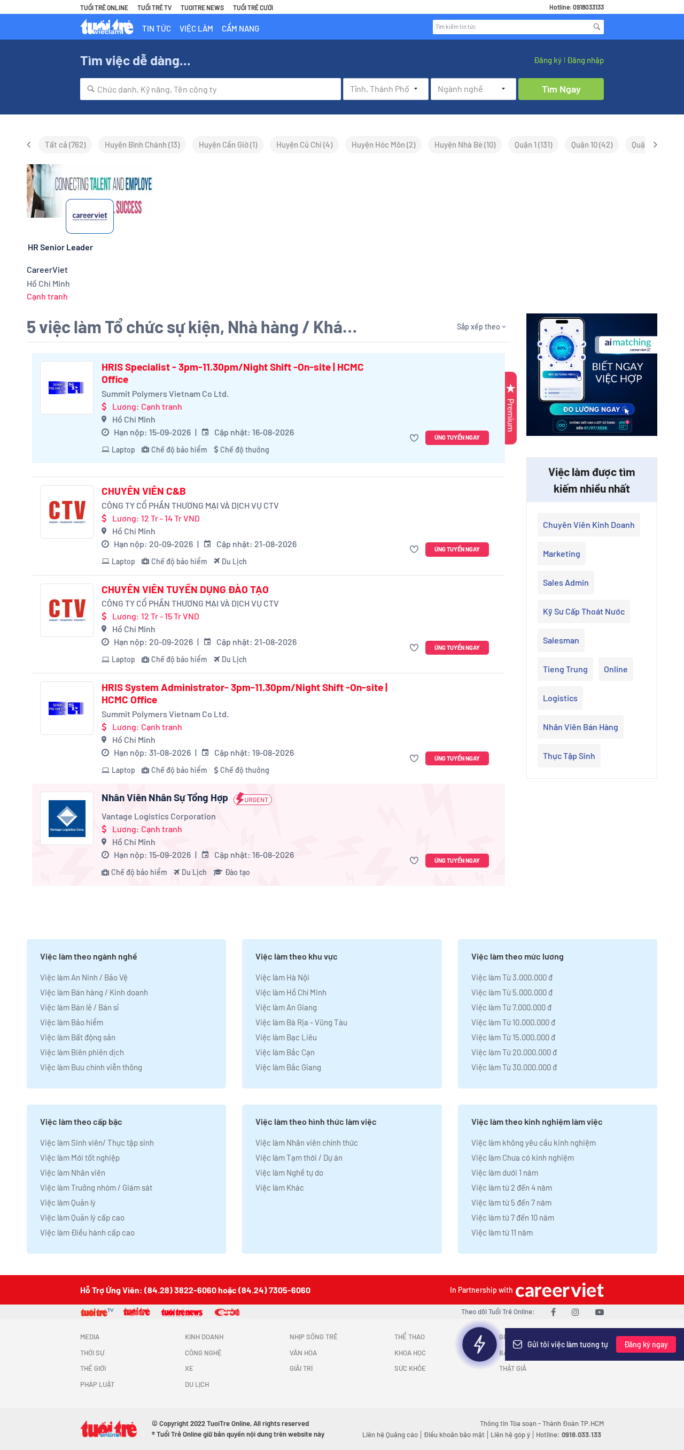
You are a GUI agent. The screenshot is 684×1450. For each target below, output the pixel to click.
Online (616, 669)
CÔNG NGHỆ (203, 1352)
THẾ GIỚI (93, 1368)
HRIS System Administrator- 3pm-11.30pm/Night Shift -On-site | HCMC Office (244, 693)
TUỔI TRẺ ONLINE (104, 7)
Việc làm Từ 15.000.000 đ (513, 1037)
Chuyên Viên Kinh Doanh (589, 524)
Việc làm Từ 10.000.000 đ (513, 1022)
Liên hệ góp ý (510, 1434)
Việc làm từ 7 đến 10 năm (512, 1217)
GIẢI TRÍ (301, 1368)
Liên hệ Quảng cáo (390, 1434)
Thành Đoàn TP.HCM (573, 1423)
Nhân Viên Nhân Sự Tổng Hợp (165, 797)
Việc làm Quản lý (68, 1202)
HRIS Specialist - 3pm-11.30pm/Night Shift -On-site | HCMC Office (233, 373)
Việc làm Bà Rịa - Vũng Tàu (301, 1022)
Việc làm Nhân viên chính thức (306, 1142)
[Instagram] (575, 1312)
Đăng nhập (585, 60)
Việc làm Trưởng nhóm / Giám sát (96, 1187)
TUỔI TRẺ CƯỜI (253, 7)
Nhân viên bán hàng (580, 727)
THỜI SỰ (92, 1352)
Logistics (560, 698)
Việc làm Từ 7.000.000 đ (511, 1007)
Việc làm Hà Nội (282, 977)
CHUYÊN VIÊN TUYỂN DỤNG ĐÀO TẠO (185, 589)
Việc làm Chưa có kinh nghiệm (522, 1157)
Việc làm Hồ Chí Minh (291, 992)
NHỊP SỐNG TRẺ (314, 1336)
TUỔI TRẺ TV (154, 7)
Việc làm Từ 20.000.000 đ (514, 1052)
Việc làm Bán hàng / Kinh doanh (94, 992)
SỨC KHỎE (410, 1368)
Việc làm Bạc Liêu (286, 1037)
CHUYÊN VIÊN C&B (144, 491)
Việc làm (196, 28)
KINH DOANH (204, 1336)
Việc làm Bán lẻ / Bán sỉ (79, 1007)
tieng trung (565, 669)
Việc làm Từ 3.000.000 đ (512, 977)
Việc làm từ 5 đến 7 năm (511, 1202)
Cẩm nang (240, 28)
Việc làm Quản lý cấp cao (82, 1217)
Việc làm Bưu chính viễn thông (91, 1067)
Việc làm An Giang (286, 1007)
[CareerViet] (558, 1289)
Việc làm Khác (279, 1187)
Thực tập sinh (569, 755)
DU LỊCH (197, 1384)
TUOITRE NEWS (202, 7)
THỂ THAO (409, 1336)
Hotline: (568, 1434)
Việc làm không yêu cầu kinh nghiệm (533, 1142)
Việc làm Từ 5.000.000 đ (512, 992)
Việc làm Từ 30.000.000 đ (514, 1067)
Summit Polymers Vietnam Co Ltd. (165, 393)
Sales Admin (566, 582)
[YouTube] (599, 1312)
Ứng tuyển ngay (457, 437)
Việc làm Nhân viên (72, 1172)
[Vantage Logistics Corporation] (67, 818)
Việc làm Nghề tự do (289, 1172)
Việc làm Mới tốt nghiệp (80, 1157)
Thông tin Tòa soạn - (511, 1423)
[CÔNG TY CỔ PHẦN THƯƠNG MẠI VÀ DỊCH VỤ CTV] (67, 512)
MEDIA (89, 1336)
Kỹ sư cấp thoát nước (584, 611)
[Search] (597, 26)
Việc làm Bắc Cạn (285, 1052)
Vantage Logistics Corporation (159, 816)
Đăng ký (548, 60)
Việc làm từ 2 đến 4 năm (511, 1187)
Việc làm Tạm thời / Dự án (299, 1157)
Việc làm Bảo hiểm (71, 1022)
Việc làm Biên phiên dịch (82, 1052)
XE (189, 1368)
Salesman (561, 640)
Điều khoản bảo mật (454, 1434)
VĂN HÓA (303, 1352)
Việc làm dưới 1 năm (504, 1172)
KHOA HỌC (410, 1352)
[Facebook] (553, 1312)
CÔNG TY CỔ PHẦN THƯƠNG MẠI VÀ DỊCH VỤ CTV (190, 505)
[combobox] (210, 89)
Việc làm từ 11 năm (502, 1232)
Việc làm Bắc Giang (288, 1067)
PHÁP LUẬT (97, 1384)
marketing (561, 553)
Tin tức (156, 28)
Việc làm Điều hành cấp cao (87, 1232)
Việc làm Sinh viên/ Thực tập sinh (97, 1142)
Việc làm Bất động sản (77, 1037)
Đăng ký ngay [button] (646, 1344)
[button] (415, 438)
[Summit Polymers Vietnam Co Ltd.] (67, 388)
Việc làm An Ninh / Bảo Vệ (84, 977)
